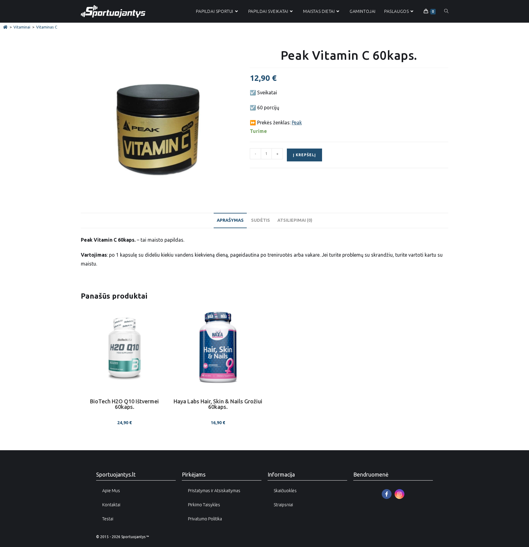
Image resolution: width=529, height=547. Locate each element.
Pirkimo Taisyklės (204, 504)
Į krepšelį (304, 155)
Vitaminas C (46, 27)
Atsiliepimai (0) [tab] (294, 220)
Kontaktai (111, 504)
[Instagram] (399, 494)
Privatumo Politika (205, 518)
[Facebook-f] (387, 494)
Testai (107, 518)
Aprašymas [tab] (230, 220)
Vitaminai (21, 27)
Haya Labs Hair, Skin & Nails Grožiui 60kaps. (218, 404)
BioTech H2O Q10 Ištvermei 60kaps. (124, 404)
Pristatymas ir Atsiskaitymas (214, 490)
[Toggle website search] (446, 11)
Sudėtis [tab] (260, 220)
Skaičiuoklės (285, 490)
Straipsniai (283, 504)
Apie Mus (111, 490)
